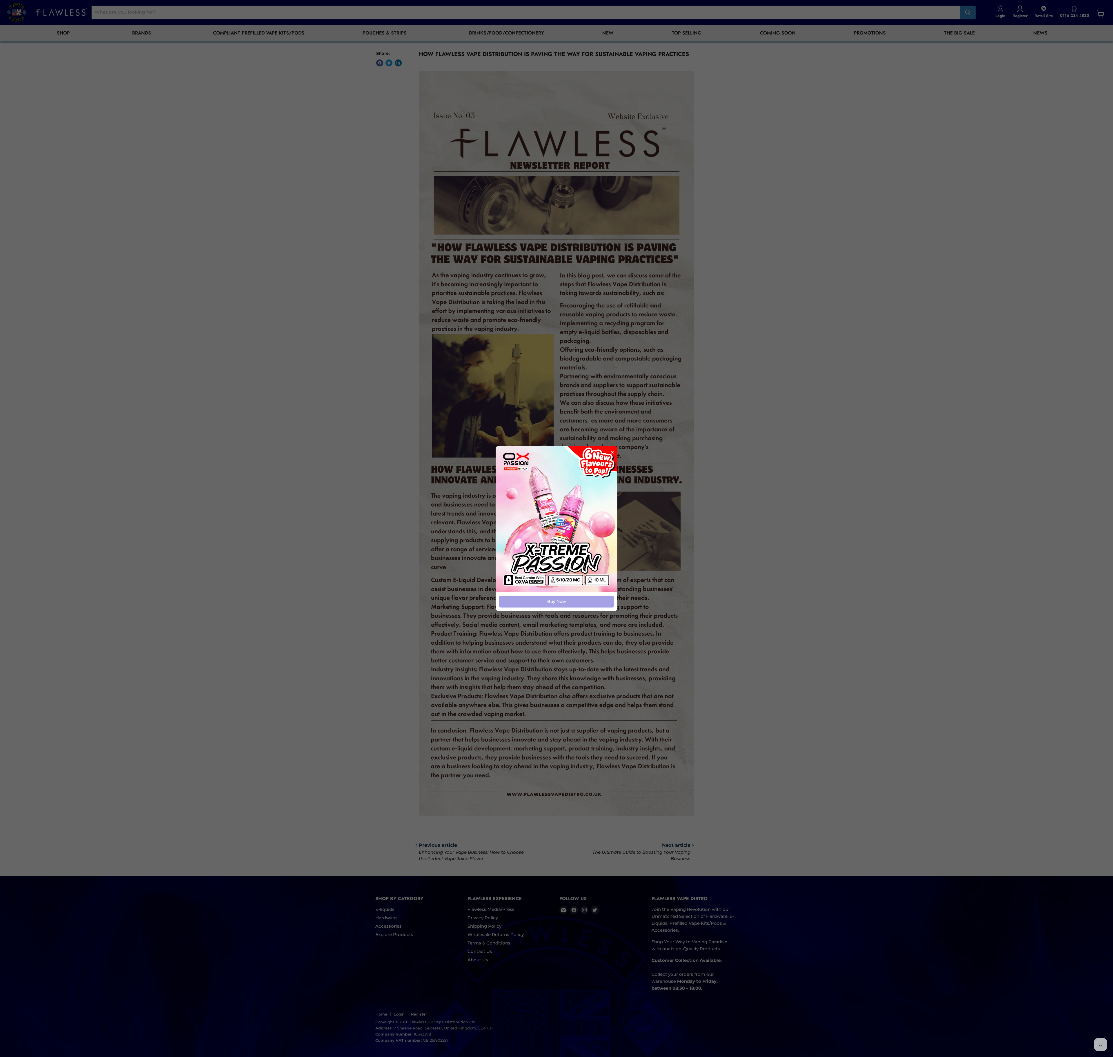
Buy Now (556, 601)
